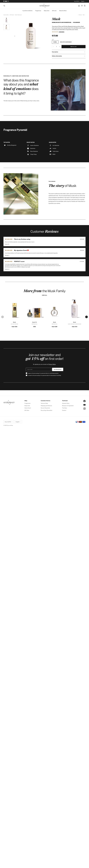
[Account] (79, 6)
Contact (64, 410)
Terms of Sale (44, 403)
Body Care (46, 10)
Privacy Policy (52, 364)
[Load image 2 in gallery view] (31, 35)
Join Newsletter (58, 369)
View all (44, 295)
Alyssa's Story (65, 403)
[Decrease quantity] (53, 46)
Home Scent (27, 408)
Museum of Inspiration (68, 405)
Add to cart (73, 46)
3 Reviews (61, 31)
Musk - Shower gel (18, 14)
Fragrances (38, 10)
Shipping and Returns (46, 405)
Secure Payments (45, 408)
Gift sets (54, 10)
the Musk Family (44, 291)
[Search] (4, 6)
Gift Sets (26, 410)
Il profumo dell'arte (27, 10)
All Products (12, 14)
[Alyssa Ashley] (44, 5)
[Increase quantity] (59, 46)
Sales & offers (63, 10)
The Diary (64, 408)
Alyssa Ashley (6, 14)
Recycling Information (46, 410)
